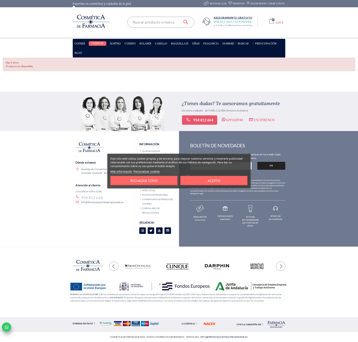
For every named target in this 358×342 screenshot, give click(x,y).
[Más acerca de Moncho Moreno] (256, 266)
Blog (78, 53)
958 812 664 (223, 21)
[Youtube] (159, 230)
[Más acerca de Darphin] (217, 266)
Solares (145, 43)
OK (271, 165)
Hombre (228, 43)
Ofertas (97, 43)
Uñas (196, 43)
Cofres (80, 43)
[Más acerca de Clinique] (177, 266)
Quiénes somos (151, 151)
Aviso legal (149, 190)
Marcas (243, 43)
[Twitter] (151, 230)
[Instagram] (167, 230)
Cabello (161, 43)
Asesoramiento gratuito (233, 17)
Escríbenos (263, 120)
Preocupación (266, 43)
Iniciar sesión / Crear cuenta (267, 3)
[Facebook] (142, 230)
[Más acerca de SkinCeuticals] (137, 266)
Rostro (115, 43)
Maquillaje (179, 43)
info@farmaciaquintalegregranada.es (102, 202)
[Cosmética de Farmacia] (97, 21)
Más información (121, 171)
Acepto (214, 180)
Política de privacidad (155, 194)
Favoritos (238, 3)
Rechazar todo (144, 180)
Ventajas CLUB (218, 3)
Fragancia (211, 43)
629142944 (243, 21)
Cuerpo (130, 43)
